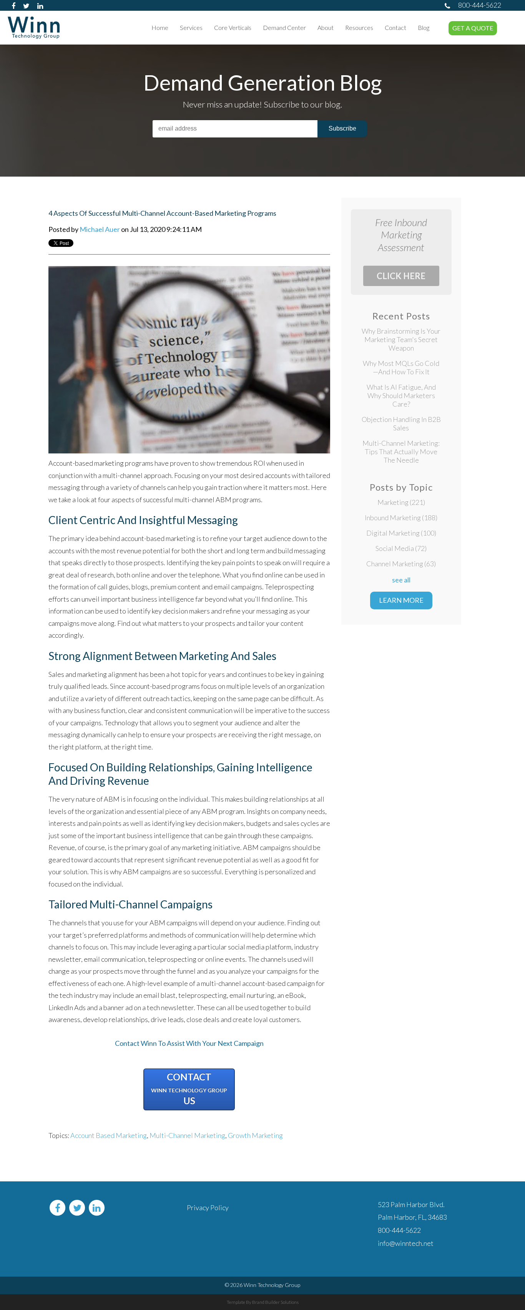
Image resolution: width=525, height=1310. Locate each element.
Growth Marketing (255, 1135)
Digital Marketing (401, 533)
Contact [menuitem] (395, 27)
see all (401, 580)
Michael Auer (100, 229)
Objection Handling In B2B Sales (401, 423)
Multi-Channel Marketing (187, 1135)
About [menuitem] (325, 27)
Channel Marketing (401, 563)
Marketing (401, 502)
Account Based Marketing (108, 1135)
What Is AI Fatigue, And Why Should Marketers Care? (401, 395)
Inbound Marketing (401, 517)
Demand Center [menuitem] (284, 27)
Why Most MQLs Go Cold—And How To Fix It (401, 367)
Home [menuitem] (159, 27)
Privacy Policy (208, 1207)
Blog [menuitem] (423, 27)
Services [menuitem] (191, 27)
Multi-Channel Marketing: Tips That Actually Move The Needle (401, 451)
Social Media (401, 548)
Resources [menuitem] (359, 27)
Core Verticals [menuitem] (232, 27)
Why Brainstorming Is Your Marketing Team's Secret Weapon (401, 339)
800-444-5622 (479, 5)
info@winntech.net (406, 1243)
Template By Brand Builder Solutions (263, 1302)
